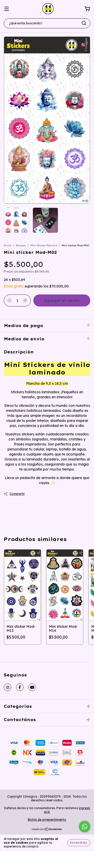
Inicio (7, 245)
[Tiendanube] (47, 830)
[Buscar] (84, 23)
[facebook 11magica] (20, 687)
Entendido (78, 842)
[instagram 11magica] (7, 687)
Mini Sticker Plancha (44, 245)
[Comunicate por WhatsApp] (84, 826)
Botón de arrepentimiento (47, 819)
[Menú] (6, 9)
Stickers (21, 245)
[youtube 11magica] (32, 687)
